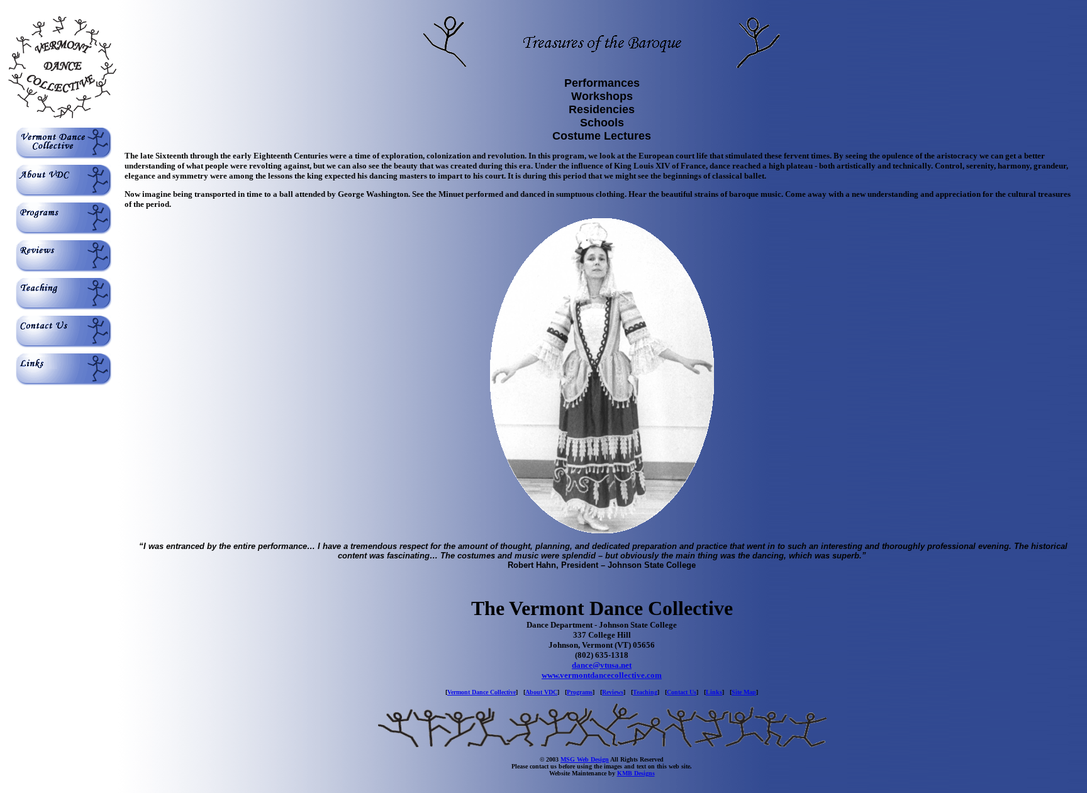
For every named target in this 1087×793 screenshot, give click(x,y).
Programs (580, 692)
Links (714, 692)
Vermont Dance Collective (481, 692)
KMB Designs (636, 773)
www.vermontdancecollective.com (602, 675)
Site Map (744, 692)
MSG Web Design (584, 759)
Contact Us (681, 692)
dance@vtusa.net (602, 665)
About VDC (541, 692)
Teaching (645, 692)
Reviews (612, 692)
